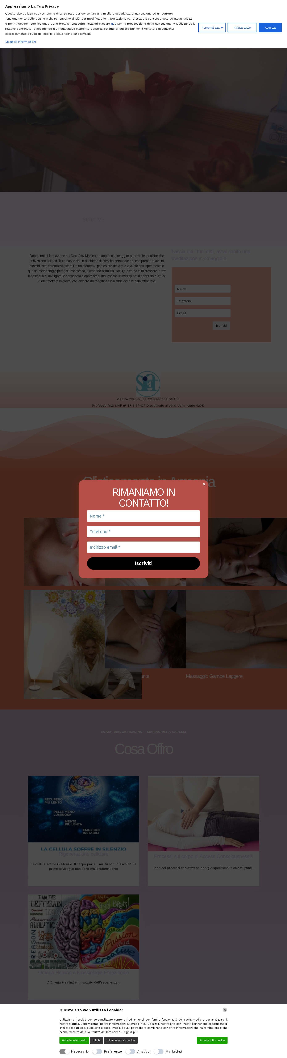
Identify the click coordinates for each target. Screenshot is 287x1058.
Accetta (270, 27)
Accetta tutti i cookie (212, 1040)
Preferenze (113, 1051)
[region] (143, 24)
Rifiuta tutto (242, 27)
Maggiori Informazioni (20, 41)
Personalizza (211, 27)
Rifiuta (96, 1040)
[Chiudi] (225, 1010)
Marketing (174, 1051)
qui (113, 23)
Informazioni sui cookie (121, 1040)
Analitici (143, 1051)
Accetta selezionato (74, 1040)
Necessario (80, 1051)
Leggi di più (129, 1032)
